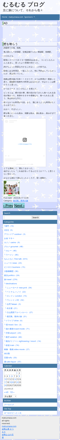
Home (4, 17)
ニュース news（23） (13, 263)
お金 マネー (9, 238)
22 (17, 382)
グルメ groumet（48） (14, 246)
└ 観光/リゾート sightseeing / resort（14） (23, 341)
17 (5, 382)
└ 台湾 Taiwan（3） (13, 304)
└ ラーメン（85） (12, 254)
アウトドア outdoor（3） (15, 234)
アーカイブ (9, 404)
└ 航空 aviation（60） (13, 337)
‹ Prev (8, 205)
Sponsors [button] (28, 17)
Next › (19, 205)
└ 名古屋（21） (11, 308)
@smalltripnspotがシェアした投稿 (24, 164)
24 (5, 385)
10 (5, 379)
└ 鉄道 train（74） (12, 345)
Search (36, 217)
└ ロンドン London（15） (16, 296)
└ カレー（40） (11, 250)
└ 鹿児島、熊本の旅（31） (16, 316)
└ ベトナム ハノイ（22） (15, 291)
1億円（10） (9, 226)
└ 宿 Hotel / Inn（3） (13, 324)
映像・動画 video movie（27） (17, 349)
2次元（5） (9, 230)
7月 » (12, 392)
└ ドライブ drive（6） (14, 320)
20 (13, 382)
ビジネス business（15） (15, 267)
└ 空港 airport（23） (13, 333)
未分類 (7, 353)
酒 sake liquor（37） (13, 361)
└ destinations (10, 283)
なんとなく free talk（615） (16, 259)
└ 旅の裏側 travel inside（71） (17, 328)
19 (10, 382)
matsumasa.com (16, 17)
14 (15, 379)
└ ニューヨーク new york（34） (18, 287)
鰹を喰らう (11, 44)
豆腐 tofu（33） (11, 357)
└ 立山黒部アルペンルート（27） (19, 312)
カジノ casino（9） (12, 242)
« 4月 (6, 392)
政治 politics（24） (12, 275)
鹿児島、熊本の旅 (20, 200)
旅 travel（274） (11, 279)
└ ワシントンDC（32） (14, 300)
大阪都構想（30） (11, 271)
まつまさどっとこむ (13, 413)
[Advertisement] (12, 33)
